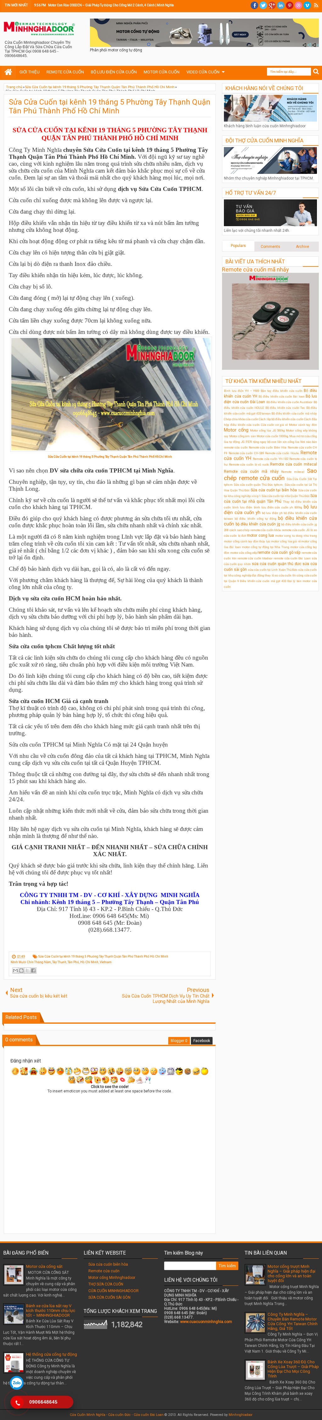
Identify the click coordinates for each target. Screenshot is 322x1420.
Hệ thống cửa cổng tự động (51, 1354)
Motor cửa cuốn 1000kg (272, 436)
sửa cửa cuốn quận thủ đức (276, 564)
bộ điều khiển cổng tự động (255, 518)
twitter (263, 5)
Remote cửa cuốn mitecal (293, 464)
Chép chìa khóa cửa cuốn (241, 419)
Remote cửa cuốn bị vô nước (249, 464)
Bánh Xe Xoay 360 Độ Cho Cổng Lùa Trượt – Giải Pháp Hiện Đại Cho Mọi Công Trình (293, 1369)
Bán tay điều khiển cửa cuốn (282, 390)
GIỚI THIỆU (29, 72)
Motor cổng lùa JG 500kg (267, 430)
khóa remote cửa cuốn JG (291, 530)
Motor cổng (236, 430)
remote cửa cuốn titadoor (255, 558)
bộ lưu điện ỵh (272, 513)
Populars (238, 245)
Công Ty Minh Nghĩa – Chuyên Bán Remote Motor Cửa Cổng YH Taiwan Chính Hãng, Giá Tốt (293, 1321)
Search (316, 71)
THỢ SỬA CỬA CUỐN (105, 1284)
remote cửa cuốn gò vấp (279, 552)
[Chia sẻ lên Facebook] (33, 970)
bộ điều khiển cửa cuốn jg (258, 524)
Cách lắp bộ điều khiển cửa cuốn (281, 419)
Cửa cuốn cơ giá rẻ (274, 425)
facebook (254, 5)
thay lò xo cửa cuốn (278, 575)
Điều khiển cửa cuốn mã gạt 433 (263, 581)
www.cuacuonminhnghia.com (206, 1322)
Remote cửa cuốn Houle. (282, 453)
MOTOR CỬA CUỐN (162, 72)
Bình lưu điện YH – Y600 (241, 390)
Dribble (298, 5)
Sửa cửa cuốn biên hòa (108, 1264)
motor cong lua (260, 535)
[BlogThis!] (21, 970)
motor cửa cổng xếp (243, 552)
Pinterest (289, 5)
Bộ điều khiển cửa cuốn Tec (285, 407)
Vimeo (307, 5)
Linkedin (281, 5)
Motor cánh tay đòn (303, 425)
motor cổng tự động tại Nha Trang (265, 547)
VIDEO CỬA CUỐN (202, 72)
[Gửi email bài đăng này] (15, 970)
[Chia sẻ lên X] (27, 970)
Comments (270, 246)
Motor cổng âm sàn (242, 436)
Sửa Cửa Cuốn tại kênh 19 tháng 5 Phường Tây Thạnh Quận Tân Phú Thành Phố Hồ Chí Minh (109, 106)
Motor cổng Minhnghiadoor (111, 1277)
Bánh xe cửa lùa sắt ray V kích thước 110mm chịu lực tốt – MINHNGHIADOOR (50, 1310)
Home (9, 72)
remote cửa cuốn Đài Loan (292, 558)
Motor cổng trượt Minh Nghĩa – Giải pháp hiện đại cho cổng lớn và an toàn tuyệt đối (291, 1273)
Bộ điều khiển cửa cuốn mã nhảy (294, 413)
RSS (316, 5)
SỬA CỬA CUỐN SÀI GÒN (109, 1297)
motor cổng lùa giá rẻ (285, 541)
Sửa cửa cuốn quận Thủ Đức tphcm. (258, 484)
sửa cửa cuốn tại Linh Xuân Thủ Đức (272, 569)
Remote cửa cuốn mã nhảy (255, 269)
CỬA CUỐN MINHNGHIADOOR (113, 1291)
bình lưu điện (242, 507)
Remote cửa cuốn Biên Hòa (268, 447)
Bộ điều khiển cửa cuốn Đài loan (281, 396)
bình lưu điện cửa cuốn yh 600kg (278, 507)
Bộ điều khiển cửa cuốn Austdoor (289, 402)
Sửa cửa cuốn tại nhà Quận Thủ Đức (285, 496)
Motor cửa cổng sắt (44, 1266)
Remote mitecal (292, 471)
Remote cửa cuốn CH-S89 (246, 453)
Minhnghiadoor (241, 1415)
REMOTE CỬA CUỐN (65, 72)
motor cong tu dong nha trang (296, 535)
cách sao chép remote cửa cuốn (252, 530)
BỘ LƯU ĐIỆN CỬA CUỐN (114, 72)
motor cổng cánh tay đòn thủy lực (247, 541)
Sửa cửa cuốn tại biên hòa (274, 490)
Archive (302, 246)
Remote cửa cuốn (103, 1271)
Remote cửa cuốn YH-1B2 (270, 459)
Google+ (272, 5)
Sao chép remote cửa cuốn (270, 474)
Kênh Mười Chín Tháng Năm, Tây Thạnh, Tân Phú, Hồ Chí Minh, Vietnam (61, 962)
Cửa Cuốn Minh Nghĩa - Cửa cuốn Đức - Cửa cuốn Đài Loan (117, 1415)
